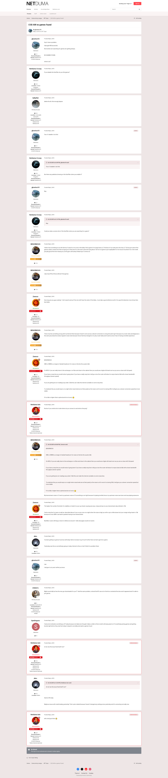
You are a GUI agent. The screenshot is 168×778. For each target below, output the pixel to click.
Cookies (91, 773)
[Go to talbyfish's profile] (36, 104)
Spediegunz (35, 620)
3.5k (36, 422)
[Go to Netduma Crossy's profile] (36, 75)
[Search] (139, 9)
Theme (77, 773)
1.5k (36, 263)
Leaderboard (53, 13)
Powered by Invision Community (84, 775)
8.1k (36, 314)
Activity (36, 9)
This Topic (132, 9)
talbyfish (35, 98)
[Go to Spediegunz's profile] (36, 627)
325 (36, 113)
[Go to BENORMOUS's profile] (36, 250)
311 (36, 54)
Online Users (43, 13)
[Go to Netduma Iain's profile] (36, 411)
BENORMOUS (35, 244)
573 (36, 551)
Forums (29, 13)
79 (36, 635)
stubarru (35, 588)
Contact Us (84, 773)
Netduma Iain (35, 404)
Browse (29, 9)
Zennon (35, 296)
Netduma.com (56, 9)
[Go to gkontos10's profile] (30, 31)
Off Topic (44, 31)
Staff (35, 13)
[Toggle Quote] (47, 162)
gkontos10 (38, 29)
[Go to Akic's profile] (36, 542)
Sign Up (137, 3)
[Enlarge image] (73, 397)
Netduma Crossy (35, 69)
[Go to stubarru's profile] (36, 594)
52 (36, 603)
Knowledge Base (45, 9)
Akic (35, 536)
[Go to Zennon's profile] (36, 303)
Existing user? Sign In (125, 3)
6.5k (36, 84)
